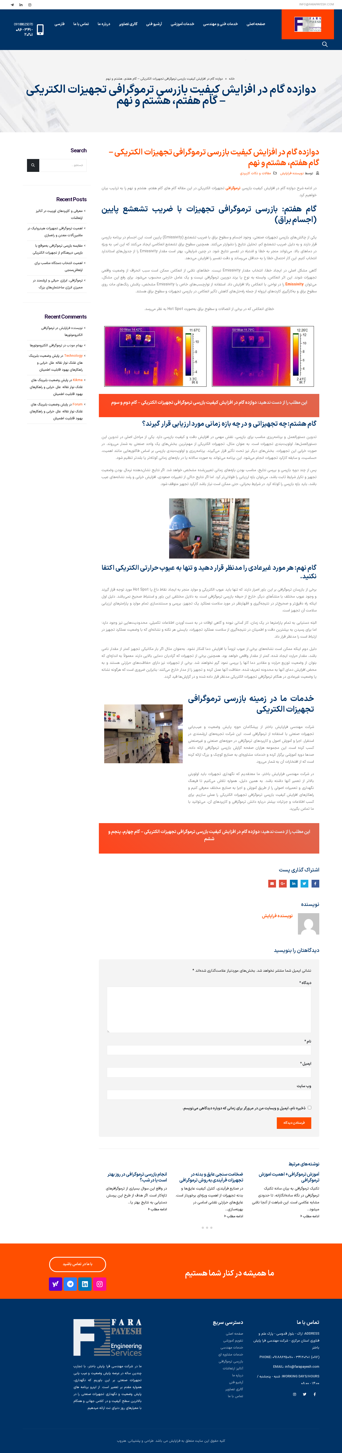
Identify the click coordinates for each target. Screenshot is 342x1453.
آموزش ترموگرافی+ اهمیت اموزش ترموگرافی (289, 1177)
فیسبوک (315, 884)
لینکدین (294, 884)
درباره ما (104, 24)
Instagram (294, 1394)
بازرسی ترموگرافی (231, 1361)
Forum (78, 404)
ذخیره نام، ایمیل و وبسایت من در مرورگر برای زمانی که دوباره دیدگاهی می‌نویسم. (243, 1108)
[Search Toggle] (325, 44)
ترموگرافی (233, 188)
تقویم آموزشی (233, 1340)
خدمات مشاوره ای (230, 1354)
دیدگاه (305, 983)
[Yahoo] (55, 1284)
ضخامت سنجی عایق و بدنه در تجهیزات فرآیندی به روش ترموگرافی (211, 1177)
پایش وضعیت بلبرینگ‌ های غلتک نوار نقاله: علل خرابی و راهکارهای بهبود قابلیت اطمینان (56, 363)
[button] (215, 1227)
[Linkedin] (85, 1284)
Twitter (305, 1394)
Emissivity (294, 284)
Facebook (315, 1394)
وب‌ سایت (304, 1086)
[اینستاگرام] (29, 5)
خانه (232, 78)
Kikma (78, 380)
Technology (73, 356)
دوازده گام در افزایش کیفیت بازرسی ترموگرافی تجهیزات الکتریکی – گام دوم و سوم (184, 402)
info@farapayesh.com (316, 4)
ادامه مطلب (310, 1216)
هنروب (121, 1440)
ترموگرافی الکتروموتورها (46, 345)
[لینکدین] (21, 5)
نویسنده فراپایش (292, 173)
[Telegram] (70, 1284)
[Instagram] (99, 1284)
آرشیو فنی (236, 1382)
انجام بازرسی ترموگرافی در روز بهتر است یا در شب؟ (137, 1177)
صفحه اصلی (256, 24)
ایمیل (272, 884)
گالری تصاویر (234, 1389)
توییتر (304, 884)
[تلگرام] (12, 5)
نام (307, 1041)
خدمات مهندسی (231, 1347)
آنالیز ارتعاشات (233, 1368)
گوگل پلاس (283, 884)
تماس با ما (81, 24)
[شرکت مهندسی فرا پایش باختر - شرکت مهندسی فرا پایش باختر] (307, 24)
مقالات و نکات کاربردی (255, 173)
